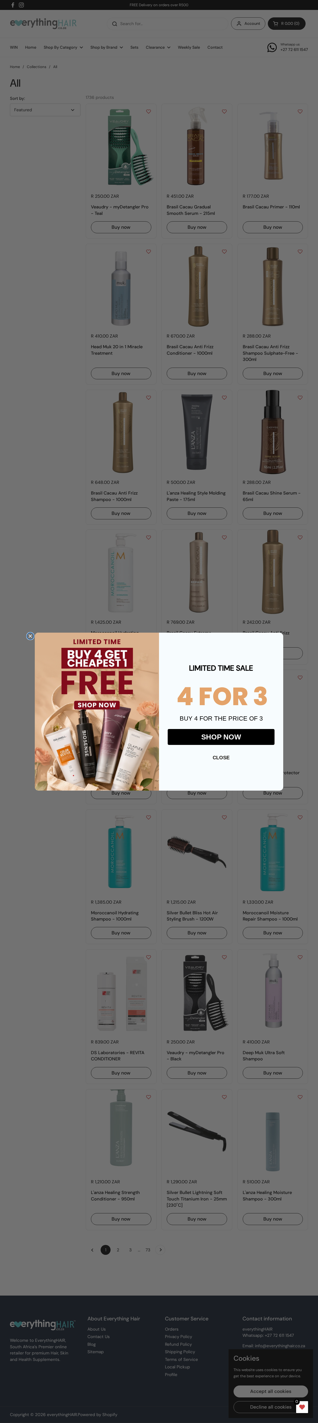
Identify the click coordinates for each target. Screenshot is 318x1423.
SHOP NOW (221, 737)
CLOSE (221, 757)
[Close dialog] (30, 636)
